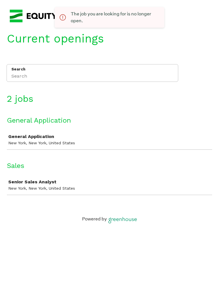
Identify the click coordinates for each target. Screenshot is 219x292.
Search (18, 69)
